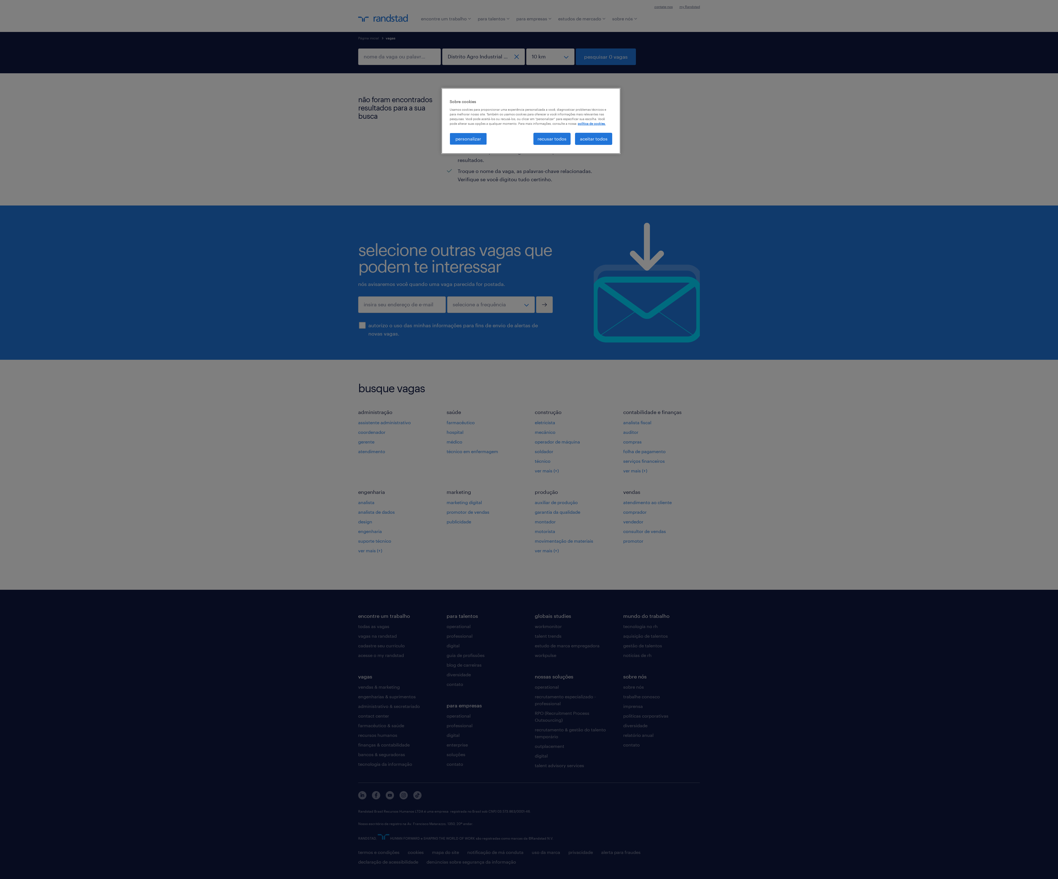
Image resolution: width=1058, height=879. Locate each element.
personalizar (468, 138)
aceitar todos (594, 138)
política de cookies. (592, 123)
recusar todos (552, 138)
